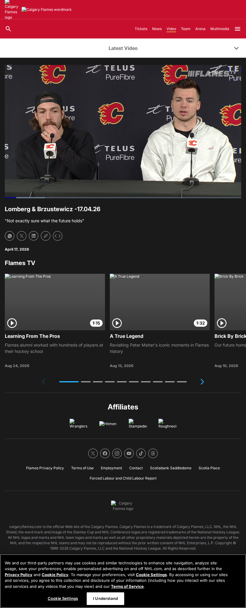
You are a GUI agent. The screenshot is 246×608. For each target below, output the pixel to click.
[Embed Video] (57, 236)
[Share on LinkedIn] (33, 236)
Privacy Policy (18, 574)
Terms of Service (127, 586)
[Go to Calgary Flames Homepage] (47, 9)
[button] (69, 381)
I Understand (105, 598)
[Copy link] (45, 236)
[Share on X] (21, 236)
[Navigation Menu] (237, 28)
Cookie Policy (55, 574)
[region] (123, 581)
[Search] (8, 28)
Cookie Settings (151, 574)
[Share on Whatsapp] (9, 236)
